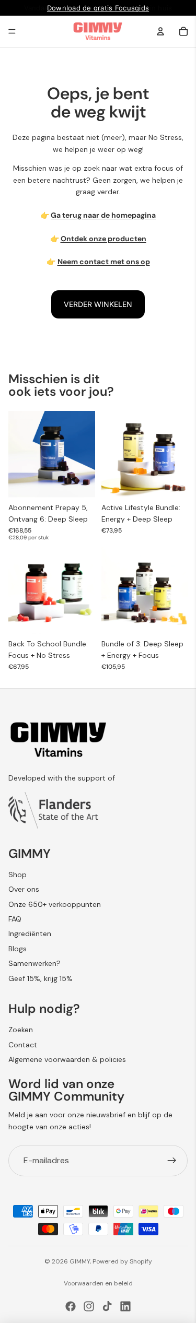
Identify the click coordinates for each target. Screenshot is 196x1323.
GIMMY (80, 1261)
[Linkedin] (125, 1306)
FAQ (14, 919)
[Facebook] (70, 1306)
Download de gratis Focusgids (98, 8)
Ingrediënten (29, 933)
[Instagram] (89, 1306)
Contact (22, 1044)
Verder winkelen (98, 304)
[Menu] (12, 31)
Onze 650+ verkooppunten (54, 904)
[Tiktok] (107, 1306)
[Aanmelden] (172, 1161)
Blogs (17, 948)
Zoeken (20, 1029)
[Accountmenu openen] (160, 31)
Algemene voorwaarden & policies (67, 1059)
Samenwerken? (34, 963)
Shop (17, 874)
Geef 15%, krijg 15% (40, 978)
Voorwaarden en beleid (98, 1283)
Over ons (23, 889)
